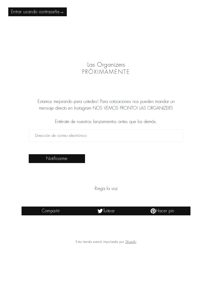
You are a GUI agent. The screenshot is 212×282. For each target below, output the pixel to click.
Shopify (130, 241)
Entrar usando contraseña (37, 12)
